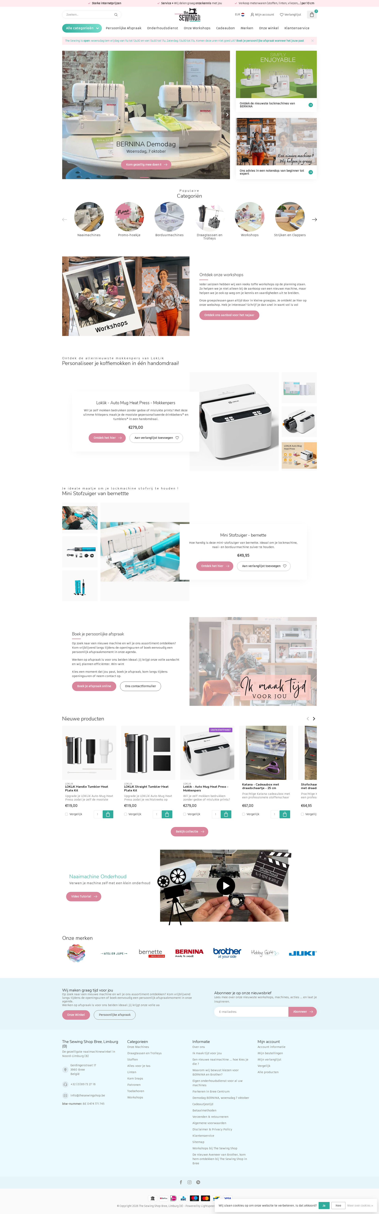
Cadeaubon (225, 28)
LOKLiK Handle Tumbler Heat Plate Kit (86, 788)
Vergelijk (75, 814)
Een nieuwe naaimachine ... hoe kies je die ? (220, 1062)
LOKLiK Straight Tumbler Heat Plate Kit (146, 788)
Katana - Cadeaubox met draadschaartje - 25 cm (260, 786)
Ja (324, 1205)
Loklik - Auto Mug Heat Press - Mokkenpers (205, 788)
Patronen (134, 1085)
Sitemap (198, 1142)
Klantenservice (297, 28)
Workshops (135, 1097)
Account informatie (271, 1047)
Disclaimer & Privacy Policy (212, 1129)
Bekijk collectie (187, 831)
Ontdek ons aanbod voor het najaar (229, 315)
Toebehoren (135, 1091)
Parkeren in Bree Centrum (211, 1091)
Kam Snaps (135, 1078)
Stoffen (132, 1059)
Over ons (198, 1047)
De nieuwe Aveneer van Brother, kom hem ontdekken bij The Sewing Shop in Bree (219, 1159)
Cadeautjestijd (202, 1104)
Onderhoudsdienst (162, 28)
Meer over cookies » (360, 1205)
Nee (338, 1205)
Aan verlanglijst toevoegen (154, 438)
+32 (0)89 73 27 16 (83, 1084)
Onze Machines (138, 1047)
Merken (247, 28)
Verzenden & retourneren (210, 1117)
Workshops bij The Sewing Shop (214, 1148)
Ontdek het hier (105, 438)
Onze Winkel (76, 1015)
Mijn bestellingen (270, 1053)
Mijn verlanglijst (269, 1059)
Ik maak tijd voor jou (207, 1053)
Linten (131, 1072)
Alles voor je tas (138, 1066)
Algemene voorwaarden (209, 1123)
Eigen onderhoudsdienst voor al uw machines (217, 1083)
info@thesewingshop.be (87, 1095)
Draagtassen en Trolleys (144, 1053)
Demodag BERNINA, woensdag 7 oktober (220, 1098)
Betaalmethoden (204, 1110)
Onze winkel (269, 28)
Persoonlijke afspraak (114, 1015)
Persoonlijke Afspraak (123, 28)
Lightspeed (208, 1206)
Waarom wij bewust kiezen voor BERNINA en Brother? (215, 1072)
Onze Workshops (197, 28)
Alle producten (268, 1072)
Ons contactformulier (140, 686)
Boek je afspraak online (94, 686)
